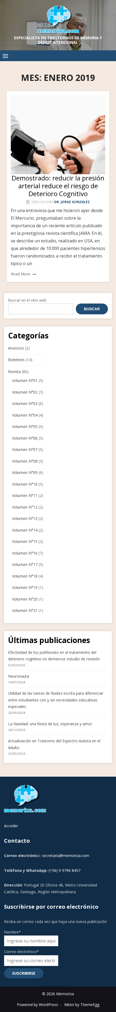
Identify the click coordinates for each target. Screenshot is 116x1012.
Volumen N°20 (24, 599)
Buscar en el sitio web (27, 300)
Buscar (92, 309)
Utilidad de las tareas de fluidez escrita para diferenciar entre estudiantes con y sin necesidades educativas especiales (55, 700)
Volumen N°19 (24, 587)
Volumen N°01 (24, 380)
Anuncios (16, 348)
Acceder (11, 825)
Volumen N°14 (24, 530)
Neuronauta (18, 676)
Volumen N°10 (24, 484)
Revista (14, 371)
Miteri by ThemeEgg (81, 1004)
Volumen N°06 (24, 438)
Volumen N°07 (24, 449)
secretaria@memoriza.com (65, 855)
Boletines (16, 359)
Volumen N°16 (24, 553)
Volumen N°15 (24, 541)
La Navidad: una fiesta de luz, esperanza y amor (50, 723)
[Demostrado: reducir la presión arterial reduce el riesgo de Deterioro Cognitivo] (58, 134)
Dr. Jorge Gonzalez (72, 202)
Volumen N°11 (24, 495)
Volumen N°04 (24, 415)
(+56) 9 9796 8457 (64, 870)
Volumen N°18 (24, 576)
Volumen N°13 (24, 518)
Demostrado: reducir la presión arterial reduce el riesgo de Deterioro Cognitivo (58, 185)
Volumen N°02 (24, 392)
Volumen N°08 (24, 461)
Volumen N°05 (24, 426)
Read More (20, 273)
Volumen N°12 (24, 507)
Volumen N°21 (24, 610)
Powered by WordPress (37, 1004)
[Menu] (5, 55)
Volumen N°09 (24, 472)
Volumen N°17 (24, 564)
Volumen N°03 (24, 403)
